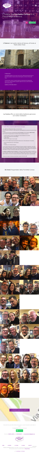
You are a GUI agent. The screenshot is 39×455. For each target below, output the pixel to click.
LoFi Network (23, 451)
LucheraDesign (18, 451)
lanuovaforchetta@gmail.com (29, 434)
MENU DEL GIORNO (6, 22)
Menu (3, 445)
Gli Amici (23, 445)
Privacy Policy (27, 448)
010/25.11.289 (11, 434)
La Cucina (16, 445)
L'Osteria (9, 445)
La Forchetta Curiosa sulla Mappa (19, 410)
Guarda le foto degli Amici (10, 84)
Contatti (30, 445)
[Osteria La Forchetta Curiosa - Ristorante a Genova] (6, 5)
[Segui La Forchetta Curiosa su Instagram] (27, 22)
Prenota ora (33, 22)
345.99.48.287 (19, 434)
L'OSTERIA (15, 22)
